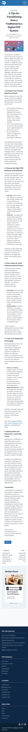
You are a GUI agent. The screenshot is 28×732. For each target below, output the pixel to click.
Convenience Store (7, 663)
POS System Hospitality (8, 635)
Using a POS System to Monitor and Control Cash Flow (22, 556)
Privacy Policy (6, 715)
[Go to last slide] (7, 588)
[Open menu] (25, 2)
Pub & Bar (4, 673)
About (3, 708)
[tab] (12, 603)
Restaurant (5, 671)
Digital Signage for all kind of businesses (13, 642)
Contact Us (5, 718)
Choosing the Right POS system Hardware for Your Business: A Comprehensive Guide (7, 557)
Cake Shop (5, 661)
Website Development (8, 640)
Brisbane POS (6, 694)
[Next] (20, 588)
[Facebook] (19, 724)
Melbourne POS (6, 687)
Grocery (4, 666)
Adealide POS (6, 692)
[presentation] (14, 580)
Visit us (8, 542)
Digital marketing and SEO (9, 650)
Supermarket (5, 668)
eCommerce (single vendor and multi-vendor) (13, 646)
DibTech (15, 728)
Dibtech (11, 535)
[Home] (7, 34)
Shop (3, 713)
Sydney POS (5, 685)
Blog (3, 711)
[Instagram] (22, 724)
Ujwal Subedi (11, 596)
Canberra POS (6, 697)
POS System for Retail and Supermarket (13, 638)
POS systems (14, 10)
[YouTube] (25, 724)
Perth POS (5, 689)
